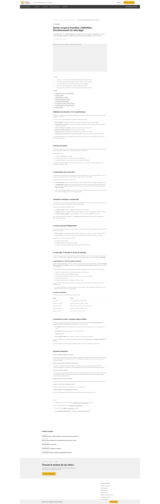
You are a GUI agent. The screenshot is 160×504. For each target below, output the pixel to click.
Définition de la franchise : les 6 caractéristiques (64, 93)
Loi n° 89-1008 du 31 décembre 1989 (62, 411)
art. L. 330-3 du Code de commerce (82, 411)
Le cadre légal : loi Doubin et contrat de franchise (64, 103)
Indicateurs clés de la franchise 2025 (80, 402)
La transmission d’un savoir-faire (61, 97)
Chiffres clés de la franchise (68, 408)
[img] (31, 6)
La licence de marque (59, 95)
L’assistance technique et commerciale (62, 99)
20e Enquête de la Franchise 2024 (75, 405)
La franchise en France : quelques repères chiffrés (64, 105)
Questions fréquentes (59, 107)
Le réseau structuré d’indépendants (62, 101)
